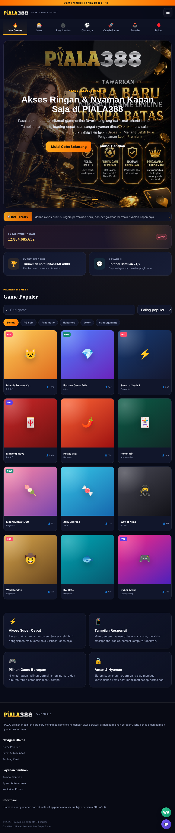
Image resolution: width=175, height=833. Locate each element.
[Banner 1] (80, 199)
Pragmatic (48, 322)
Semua (11, 322)
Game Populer (11, 747)
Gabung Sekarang (72, 148)
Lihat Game (108, 148)
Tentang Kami (11, 759)
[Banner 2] (87, 199)
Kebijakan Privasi (13, 789)
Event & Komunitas (14, 753)
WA (166, 812)
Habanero (69, 322)
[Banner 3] (95, 199)
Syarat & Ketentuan (14, 783)
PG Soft (28, 322)
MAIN (30, 376)
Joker (87, 322)
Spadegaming (108, 322)
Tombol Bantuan (12, 777)
